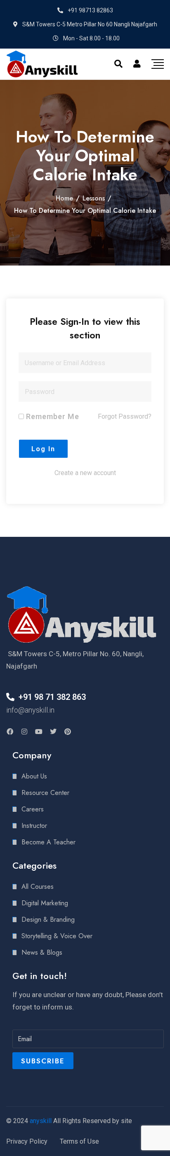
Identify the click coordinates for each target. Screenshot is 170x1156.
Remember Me (51, 416)
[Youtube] (38, 731)
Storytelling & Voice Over (56, 936)
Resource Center (45, 792)
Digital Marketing (44, 903)
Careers (32, 809)
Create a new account (85, 473)
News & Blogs (41, 952)
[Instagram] (24, 731)
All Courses (37, 886)
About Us (34, 776)
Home (64, 198)
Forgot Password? (124, 416)
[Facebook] (10, 731)
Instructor (34, 825)
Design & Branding (48, 919)
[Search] (118, 64)
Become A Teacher (48, 842)
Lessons (94, 198)
